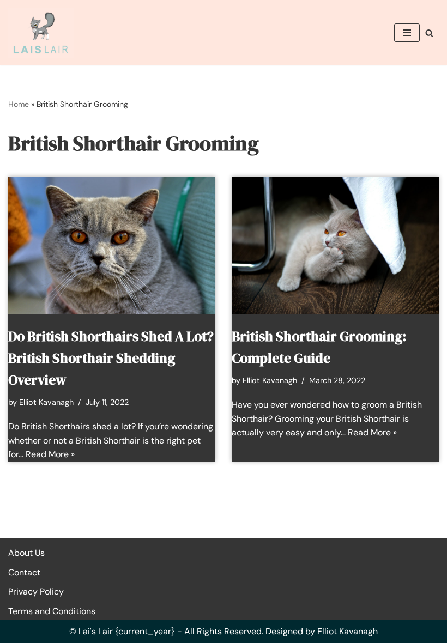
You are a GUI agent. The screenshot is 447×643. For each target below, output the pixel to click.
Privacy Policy (36, 591)
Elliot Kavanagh (46, 402)
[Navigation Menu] (407, 32)
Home (18, 104)
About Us (26, 553)
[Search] (429, 33)
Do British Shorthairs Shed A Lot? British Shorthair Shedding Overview (111, 358)
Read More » (50, 454)
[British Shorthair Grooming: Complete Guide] (335, 245)
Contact (24, 572)
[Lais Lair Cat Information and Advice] (41, 33)
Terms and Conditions (51, 611)
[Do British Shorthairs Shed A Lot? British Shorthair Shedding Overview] (111, 245)
